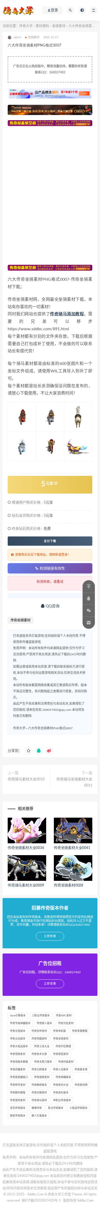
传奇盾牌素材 (41, 1077)
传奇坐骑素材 (21, 620)
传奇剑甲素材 (39, 1031)
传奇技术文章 (39, 1054)
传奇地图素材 (39, 1038)
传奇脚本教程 (17, 1092)
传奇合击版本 (17, 1038)
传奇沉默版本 (39, 1069)
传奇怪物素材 (17, 1054)
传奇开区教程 (63, 1046)
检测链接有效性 (52, 568)
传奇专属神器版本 (20, 1023)
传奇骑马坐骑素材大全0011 (74, 782)
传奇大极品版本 (19, 1046)
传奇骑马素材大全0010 (26, 779)
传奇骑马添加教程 (67, 314)
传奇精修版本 (39, 1085)
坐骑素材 (58, 26)
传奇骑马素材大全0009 (26, 885)
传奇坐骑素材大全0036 (26, 848)
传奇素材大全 (60, 1085)
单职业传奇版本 (62, 1100)
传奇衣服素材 (39, 1092)
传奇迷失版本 (60, 1092)
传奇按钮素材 (60, 1054)
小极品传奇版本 (78, 1108)
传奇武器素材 (17, 1069)
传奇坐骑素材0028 (68, 885)
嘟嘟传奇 (37, 1108)
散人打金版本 (39, 1115)
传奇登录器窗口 (19, 1077)
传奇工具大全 (41, 1046)
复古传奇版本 (55, 1108)
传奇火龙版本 (60, 1069)
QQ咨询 (52, 606)
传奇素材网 (81, 1085)
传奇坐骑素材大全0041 (72, 848)
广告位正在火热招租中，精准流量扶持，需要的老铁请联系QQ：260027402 (50, 69)
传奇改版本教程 (19, 1062)
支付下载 (50, 541)
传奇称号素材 (17, 1085)
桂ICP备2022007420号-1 (41, 1200)
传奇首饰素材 (17, 1100)
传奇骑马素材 (39, 1100)
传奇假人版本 (44, 1023)
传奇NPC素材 (64, 1015)
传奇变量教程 (79, 1031)
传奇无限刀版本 (43, 1062)
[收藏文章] (28, 751)
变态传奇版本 (17, 1108)
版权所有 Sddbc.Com (78, 1200)
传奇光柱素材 (66, 1023)
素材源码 (42, 26)
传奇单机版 (59, 1031)
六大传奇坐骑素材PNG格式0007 (50, 728)
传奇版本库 (81, 1069)
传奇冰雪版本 (17, 1031)
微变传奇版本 (17, 1115)
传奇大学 (26, 26)
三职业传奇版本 (41, 1015)
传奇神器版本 (63, 1077)
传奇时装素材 (66, 1062)
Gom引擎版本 (18, 1015)
